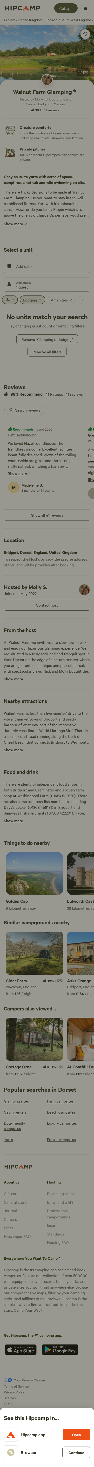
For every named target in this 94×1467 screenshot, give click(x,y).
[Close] (47, 733)
